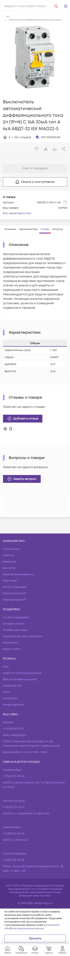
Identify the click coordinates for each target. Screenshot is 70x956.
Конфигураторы (13, 704)
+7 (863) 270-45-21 (13, 807)
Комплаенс (10, 642)
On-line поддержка (16, 617)
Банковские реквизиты (18, 574)
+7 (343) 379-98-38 (14, 776)
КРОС (6, 692)
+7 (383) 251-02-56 (13, 833)
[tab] (10, 229)
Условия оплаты (14, 623)
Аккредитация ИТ (14, 599)
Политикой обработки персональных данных (31, 927)
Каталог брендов (14, 587)
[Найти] (56, 6)
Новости (8, 555)
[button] (35, 57)
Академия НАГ (12, 685)
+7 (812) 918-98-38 (13, 860)
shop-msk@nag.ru (15, 735)
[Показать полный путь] (8, 16)
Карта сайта (11, 649)
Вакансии (9, 561)
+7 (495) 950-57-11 (13, 729)
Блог (6, 666)
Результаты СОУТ (14, 593)
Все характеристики (17, 213)
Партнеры (10, 580)
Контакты (9, 568)
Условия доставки (15, 630)
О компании (11, 549)
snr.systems (10, 698)
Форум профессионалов (20, 679)
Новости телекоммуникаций (22, 673)
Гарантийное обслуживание (22, 636)
